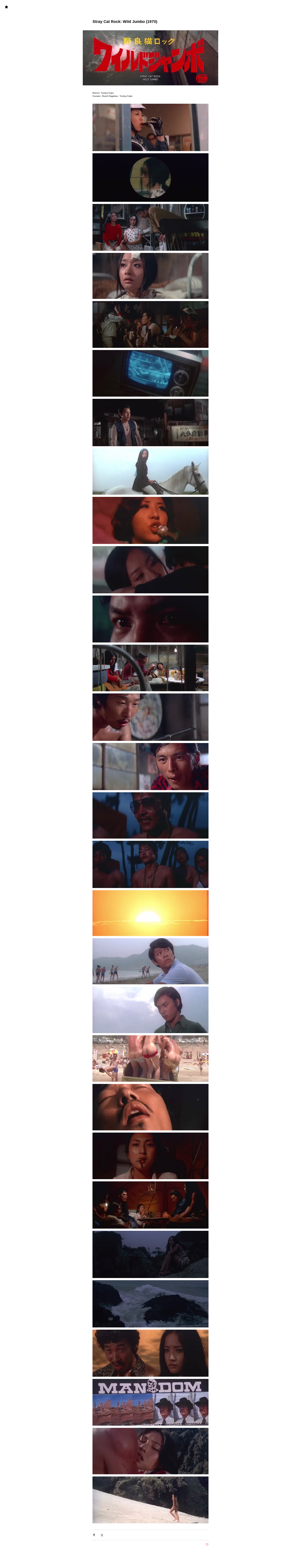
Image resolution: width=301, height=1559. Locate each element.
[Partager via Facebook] (93, 1534)
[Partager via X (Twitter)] (101, 1534)
